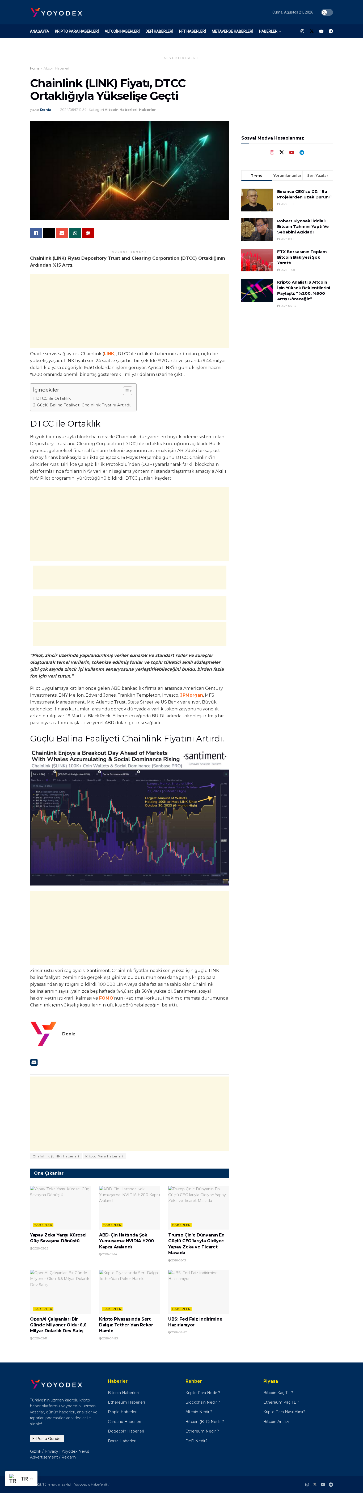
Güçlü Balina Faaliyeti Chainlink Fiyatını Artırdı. (84, 404)
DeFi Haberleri (159, 31)
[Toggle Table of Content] (125, 390)
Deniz (45, 109)
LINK (109, 353)
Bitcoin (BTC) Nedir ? (204, 1421)
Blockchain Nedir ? (202, 1402)
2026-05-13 (178, 1260)
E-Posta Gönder (47, 1438)
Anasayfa (39, 31)
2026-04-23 (110, 1338)
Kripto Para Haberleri (77, 31)
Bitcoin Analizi (276, 1421)
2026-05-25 (40, 1248)
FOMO (106, 998)
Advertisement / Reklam (53, 1457)
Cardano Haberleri (124, 1421)
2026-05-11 (39, 1338)
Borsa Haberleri (122, 1441)
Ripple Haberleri (122, 1411)
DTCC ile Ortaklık (53, 398)
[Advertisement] (129, 311)
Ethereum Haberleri (126, 1402)
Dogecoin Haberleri (126, 1431)
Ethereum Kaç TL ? (281, 1402)
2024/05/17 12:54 (73, 109)
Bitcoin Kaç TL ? (278, 1392)
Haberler (268, 31)
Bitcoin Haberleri (123, 1392)
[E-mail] (33, 1063)
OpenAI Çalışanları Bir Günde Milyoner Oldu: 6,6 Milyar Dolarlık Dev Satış (58, 1325)
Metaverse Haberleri (232, 31)
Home (34, 68)
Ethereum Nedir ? (202, 1431)
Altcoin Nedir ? (199, 1411)
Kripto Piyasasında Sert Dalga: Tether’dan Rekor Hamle (126, 1325)
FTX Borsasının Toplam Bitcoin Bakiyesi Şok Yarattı (302, 257)
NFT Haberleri (192, 31)
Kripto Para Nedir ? (203, 1392)
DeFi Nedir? (196, 1441)
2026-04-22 (179, 1332)
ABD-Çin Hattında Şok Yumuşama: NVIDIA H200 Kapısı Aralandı (126, 1240)
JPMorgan (191, 695)
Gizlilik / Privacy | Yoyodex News (59, 1451)
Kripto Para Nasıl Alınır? (284, 1411)
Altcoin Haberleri (122, 31)
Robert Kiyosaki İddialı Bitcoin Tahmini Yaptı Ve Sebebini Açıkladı (303, 226)
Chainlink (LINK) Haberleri (56, 1156)
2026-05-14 (109, 1254)
